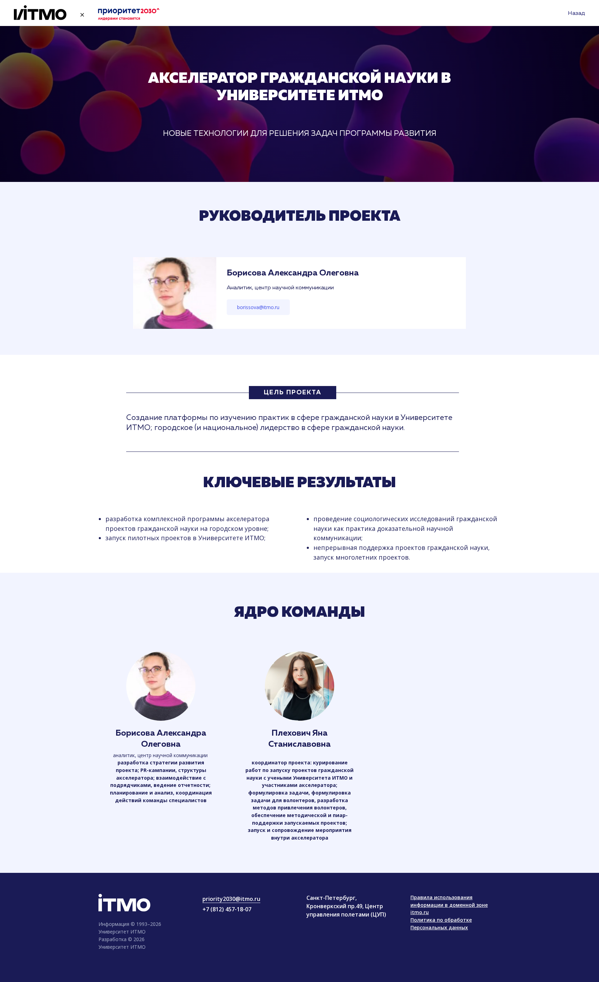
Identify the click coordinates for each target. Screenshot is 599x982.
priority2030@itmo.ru (231, 899)
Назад (576, 13)
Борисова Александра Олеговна (293, 273)
